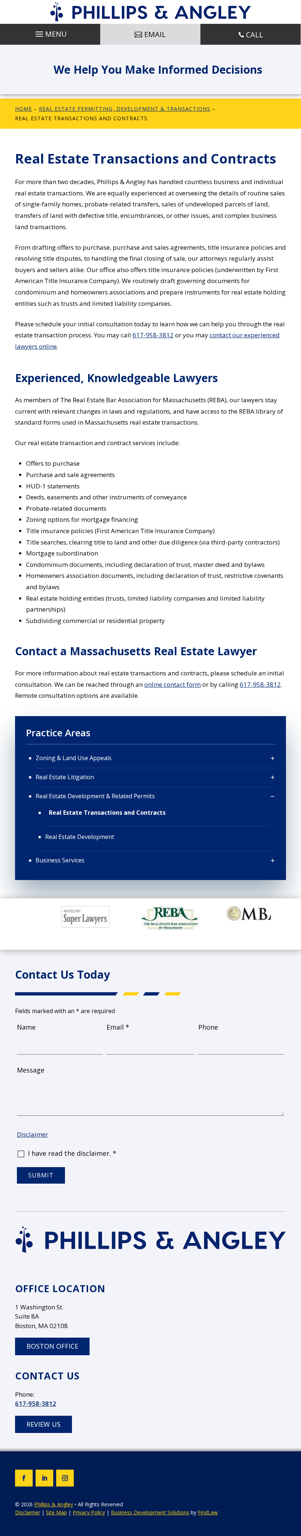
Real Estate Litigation (65, 777)
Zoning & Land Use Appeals (74, 758)
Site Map (56, 1512)
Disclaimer (32, 1134)
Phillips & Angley (53, 1504)
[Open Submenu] (273, 758)
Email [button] (155, 34)
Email (117, 1027)
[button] (50, 32)
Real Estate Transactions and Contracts (107, 813)
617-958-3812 (153, 335)
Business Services (60, 860)
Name (26, 1027)
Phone (208, 1027)
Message (30, 1070)
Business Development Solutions (150, 1512)
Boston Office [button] (52, 1346)
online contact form (172, 684)
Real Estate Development (79, 837)
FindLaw (208, 1512)
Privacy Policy (89, 1512)
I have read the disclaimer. (72, 1153)
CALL (254, 35)
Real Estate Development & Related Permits (95, 796)
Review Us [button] (43, 1424)
